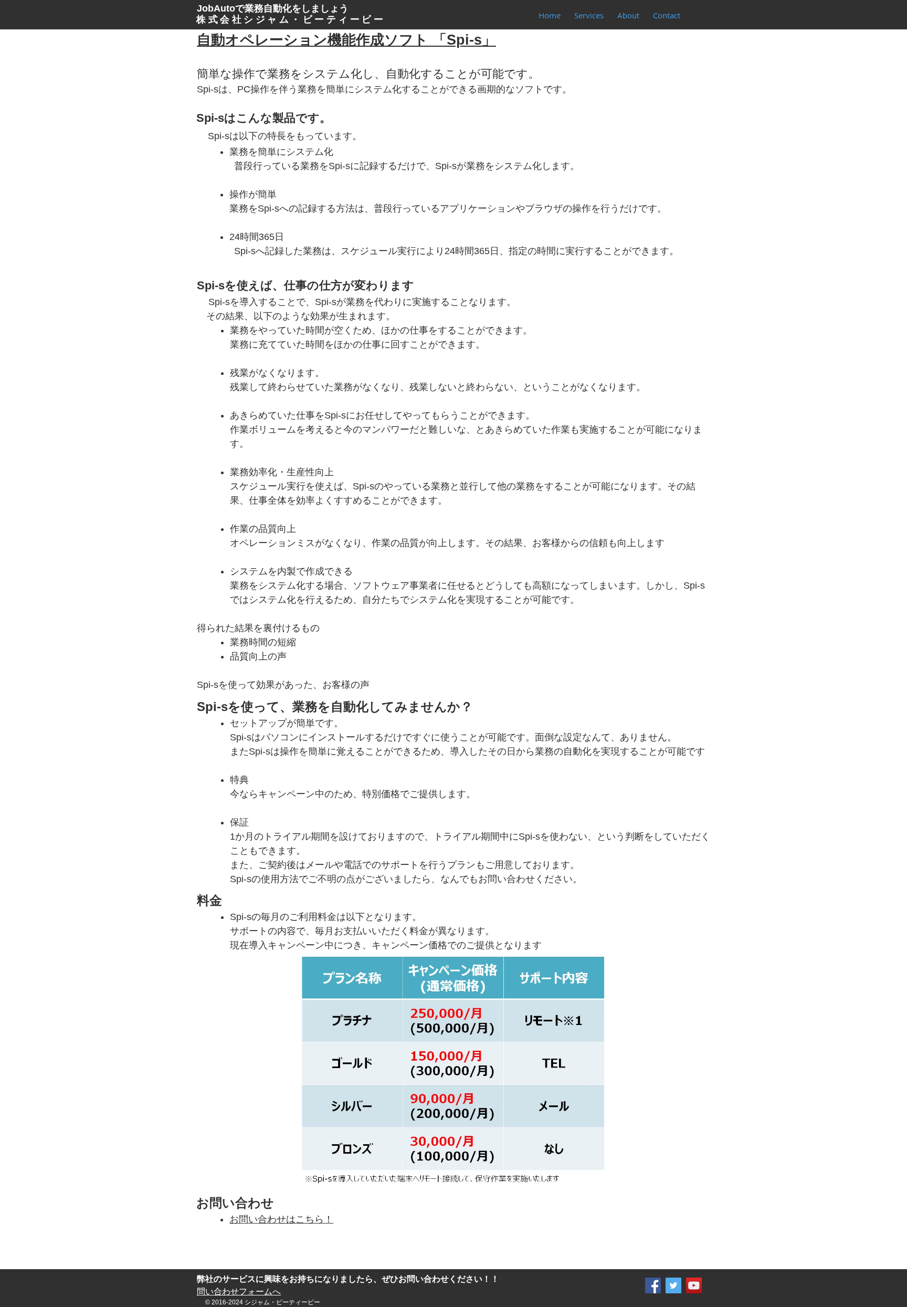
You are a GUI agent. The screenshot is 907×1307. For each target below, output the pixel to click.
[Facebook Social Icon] (653, 1285)
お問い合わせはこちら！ (281, 1219)
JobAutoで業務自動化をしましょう (273, 8)
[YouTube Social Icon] (694, 1285)
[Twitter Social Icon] (673, 1285)
